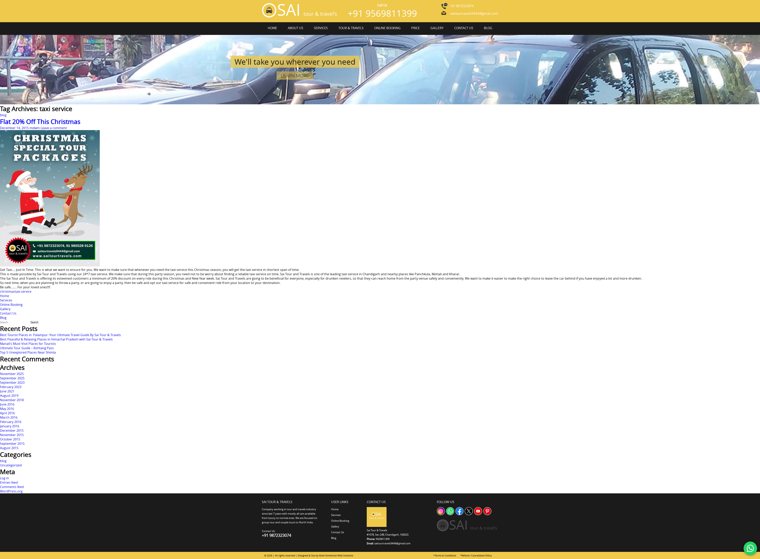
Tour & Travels (351, 28)
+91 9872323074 (462, 6)
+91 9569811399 (382, 13)
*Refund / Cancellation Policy (476, 555)
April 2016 (7, 413)
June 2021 (7, 391)
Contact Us (463, 28)
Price (415, 28)
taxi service (23, 291)
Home (272, 28)
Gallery (437, 28)
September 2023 (12, 382)
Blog (488, 28)
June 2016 (7, 404)
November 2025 (12, 374)
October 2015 (10, 439)
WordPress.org (11, 491)
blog (3, 115)
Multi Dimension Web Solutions (336, 555)
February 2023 (10, 387)
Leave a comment (54, 128)
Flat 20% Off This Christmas (40, 121)
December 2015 (12, 430)
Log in (4, 478)
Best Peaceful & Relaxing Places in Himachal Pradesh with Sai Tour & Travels (56, 339)
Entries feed (9, 482)
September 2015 (12, 443)
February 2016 (10, 422)
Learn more (295, 75)
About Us (295, 28)
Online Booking (387, 28)
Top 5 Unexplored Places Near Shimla (28, 352)
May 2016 (7, 409)
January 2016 (9, 426)
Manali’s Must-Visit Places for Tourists (28, 343)
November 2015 (12, 435)
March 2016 (8, 417)
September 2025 (12, 378)
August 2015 (9, 448)
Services (321, 28)
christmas (7, 291)
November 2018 (12, 400)
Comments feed (12, 487)
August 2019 (9, 395)
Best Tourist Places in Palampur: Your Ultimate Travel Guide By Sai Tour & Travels (60, 335)
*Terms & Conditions (444, 555)
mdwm (34, 128)
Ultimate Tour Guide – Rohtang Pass (27, 348)
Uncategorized (11, 465)
